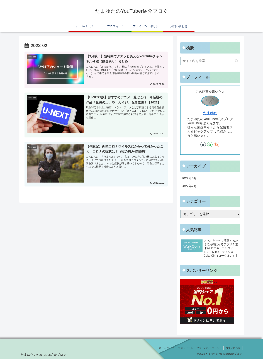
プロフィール (185, 347)
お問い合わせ (232, 347)
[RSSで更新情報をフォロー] (216, 144)
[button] (236, 61)
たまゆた (210, 113)
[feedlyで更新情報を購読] (210, 144)
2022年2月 (189, 186)
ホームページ (166, 347)
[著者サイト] (203, 144)
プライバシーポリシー (209, 347)
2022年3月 (189, 178)
